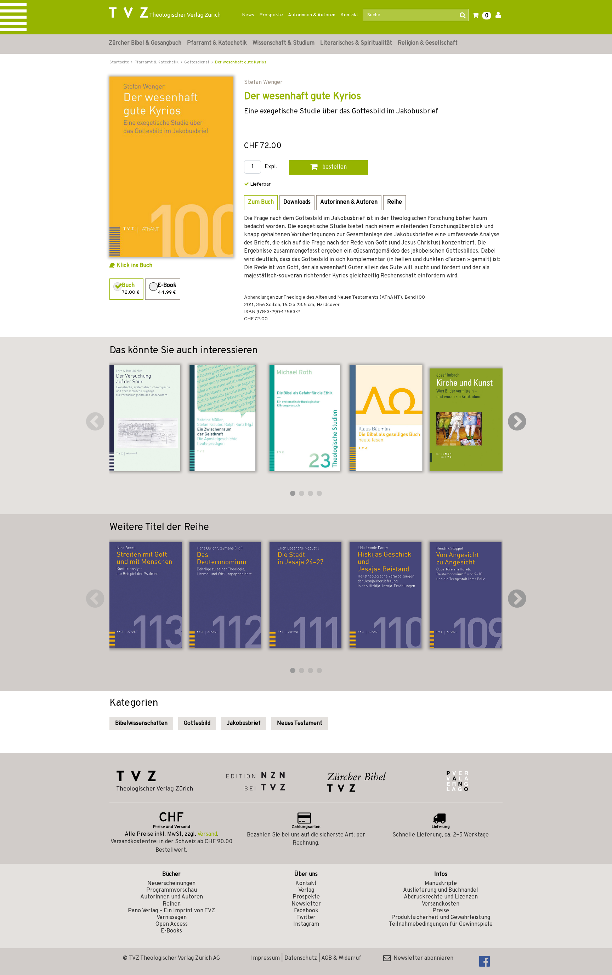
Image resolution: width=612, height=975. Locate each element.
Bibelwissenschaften (141, 723)
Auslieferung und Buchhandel (440, 890)
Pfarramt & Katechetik (217, 43)
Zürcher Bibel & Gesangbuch (145, 43)
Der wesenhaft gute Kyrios (240, 62)
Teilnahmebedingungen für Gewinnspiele (441, 924)
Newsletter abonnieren (422, 958)
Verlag (306, 890)
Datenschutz (300, 958)
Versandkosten (440, 904)
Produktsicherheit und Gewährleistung (440, 917)
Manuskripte (441, 883)
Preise (440, 910)
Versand (207, 834)
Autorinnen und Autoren (171, 897)
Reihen (172, 904)
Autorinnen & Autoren (311, 15)
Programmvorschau (171, 890)
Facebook (306, 910)
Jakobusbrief (244, 723)
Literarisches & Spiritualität (356, 43)
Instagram (306, 924)
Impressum (265, 958)
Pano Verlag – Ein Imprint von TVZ (171, 910)
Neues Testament (299, 723)
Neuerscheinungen (171, 883)
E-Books (171, 931)
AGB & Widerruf (341, 958)
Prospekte (271, 15)
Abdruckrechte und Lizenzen (441, 897)
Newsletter (306, 904)
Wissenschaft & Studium (283, 43)
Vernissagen (172, 917)
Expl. (271, 167)
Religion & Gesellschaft (428, 43)
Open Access (171, 924)
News (248, 15)
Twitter (306, 917)
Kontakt (349, 15)
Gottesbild (197, 723)
